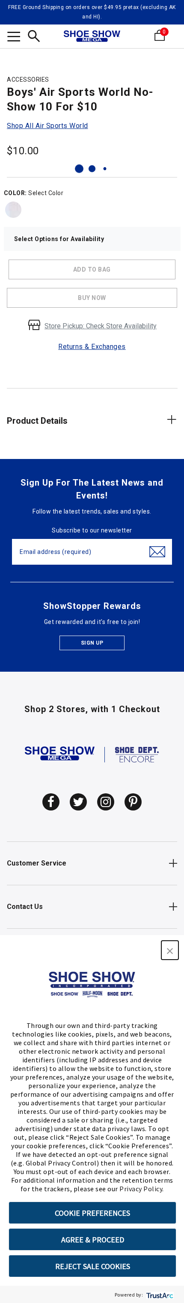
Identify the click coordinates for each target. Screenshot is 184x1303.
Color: (15, 193)
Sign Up (92, 643)
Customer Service (36, 863)
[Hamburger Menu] (13, 38)
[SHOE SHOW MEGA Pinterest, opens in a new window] (133, 802)
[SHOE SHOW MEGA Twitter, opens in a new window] (78, 802)
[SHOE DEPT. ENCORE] (137, 753)
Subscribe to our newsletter (92, 530)
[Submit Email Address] (157, 552)
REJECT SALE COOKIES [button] (92, 1266)
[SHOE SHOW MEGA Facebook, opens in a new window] (50, 802)
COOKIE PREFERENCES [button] (92, 1213)
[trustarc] (159, 1295)
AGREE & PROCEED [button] (92, 1240)
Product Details (37, 421)
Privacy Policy (140, 1188)
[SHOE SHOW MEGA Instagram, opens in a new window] (105, 802)
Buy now (92, 297)
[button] (169, 950)
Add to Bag (92, 269)
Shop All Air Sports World (47, 126)
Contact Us (25, 906)
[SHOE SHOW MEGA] (60, 753)
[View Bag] (172, 35)
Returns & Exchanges (92, 347)
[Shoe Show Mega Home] (92, 37)
